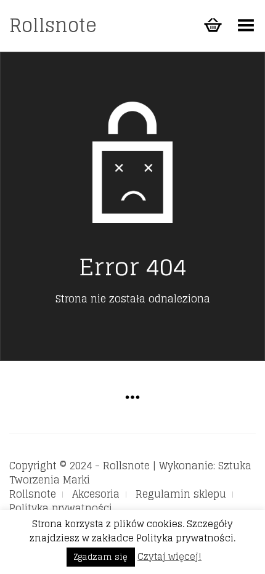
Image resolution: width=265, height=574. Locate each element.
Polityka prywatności (60, 508)
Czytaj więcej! (169, 556)
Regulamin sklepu (181, 494)
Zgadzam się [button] (101, 557)
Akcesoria (96, 494)
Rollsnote (53, 25)
